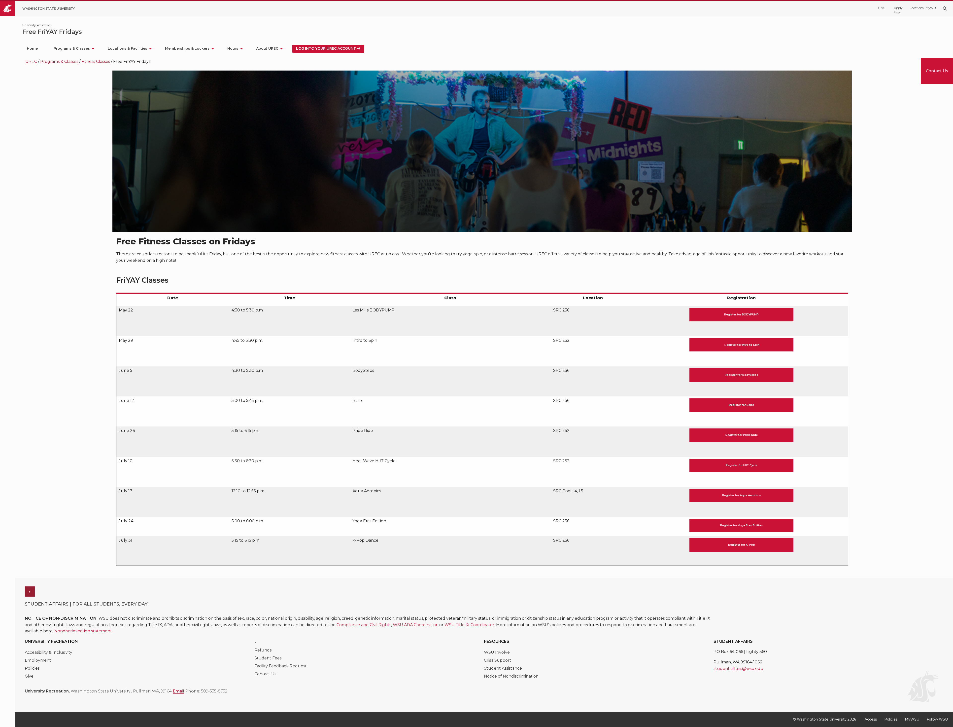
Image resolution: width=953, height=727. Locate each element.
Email (178, 691)
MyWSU (931, 8)
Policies (32, 668)
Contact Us (265, 674)
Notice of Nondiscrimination (511, 676)
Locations (915, 8)
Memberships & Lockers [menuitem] (187, 48)
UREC (31, 61)
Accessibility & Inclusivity (49, 652)
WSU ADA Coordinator (415, 624)
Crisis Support (497, 660)
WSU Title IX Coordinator (469, 624)
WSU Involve (497, 652)
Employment (38, 660)
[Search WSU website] (945, 8)
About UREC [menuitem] (267, 48)
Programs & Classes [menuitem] (72, 48)
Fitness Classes (95, 61)
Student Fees (267, 658)
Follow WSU (937, 719)
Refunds (263, 650)
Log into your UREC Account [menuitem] (326, 48)
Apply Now (898, 10)
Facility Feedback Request (280, 666)
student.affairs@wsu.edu (738, 668)
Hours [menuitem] (232, 48)
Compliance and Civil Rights (364, 624)
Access (871, 719)
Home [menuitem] (32, 48)
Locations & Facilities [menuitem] (127, 48)
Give (881, 8)
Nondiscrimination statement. (83, 631)
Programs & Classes (59, 61)
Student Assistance (503, 668)
